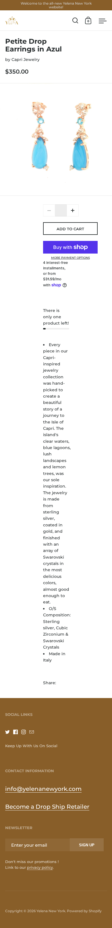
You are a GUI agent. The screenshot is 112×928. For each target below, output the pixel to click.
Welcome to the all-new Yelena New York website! (56, 5)
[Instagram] (25, 732)
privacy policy (40, 867)
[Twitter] (9, 732)
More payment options (70, 257)
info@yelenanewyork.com (43, 788)
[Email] (33, 732)
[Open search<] (75, 21)
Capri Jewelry (25, 59)
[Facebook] (17, 732)
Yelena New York (50, 911)
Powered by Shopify (84, 911)
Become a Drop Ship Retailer (47, 806)
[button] (73, 210)
